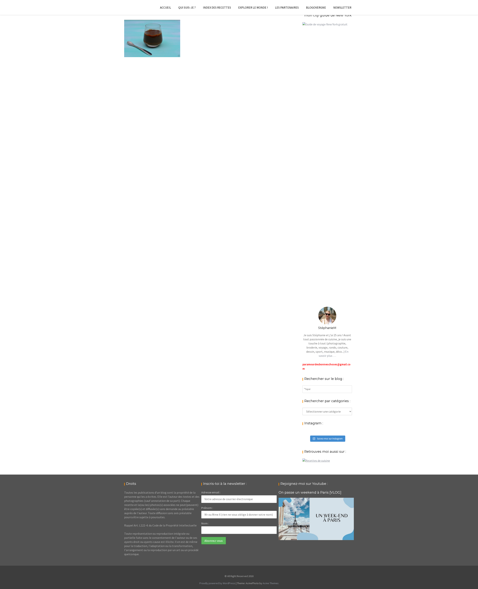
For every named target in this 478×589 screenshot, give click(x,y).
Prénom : (207, 508)
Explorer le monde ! (253, 7)
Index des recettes (217, 7)
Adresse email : (211, 492)
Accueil (165, 7)
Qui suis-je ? (187, 7)
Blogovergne (316, 7)
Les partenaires (287, 7)
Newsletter (342, 7)
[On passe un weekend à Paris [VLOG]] (316, 519)
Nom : (205, 523)
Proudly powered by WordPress (217, 583)
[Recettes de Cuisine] (316, 460)
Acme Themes (271, 583)
